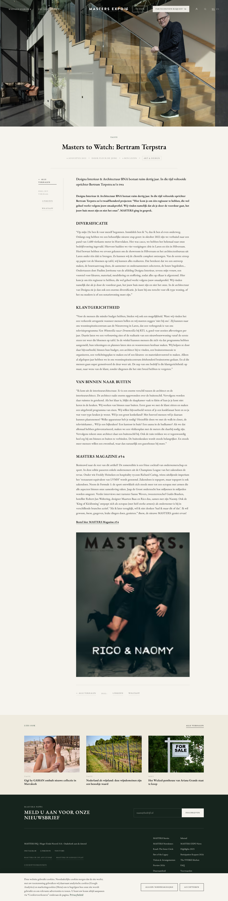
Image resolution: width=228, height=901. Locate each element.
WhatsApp (47, 208)
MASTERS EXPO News (190, 843)
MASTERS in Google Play (70, 857)
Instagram (30, 851)
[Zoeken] (205, 9)
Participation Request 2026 (192, 854)
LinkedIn (47, 201)
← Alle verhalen (44, 180)
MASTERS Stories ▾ (20, 9)
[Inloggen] (197, 9)
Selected (183, 838)
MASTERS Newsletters (163, 843)
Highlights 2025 (187, 849)
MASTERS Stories (161, 838)
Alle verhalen (195, 725)
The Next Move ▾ (48, 9)
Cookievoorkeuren (35, 865)
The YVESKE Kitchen (189, 860)
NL (213, 9)
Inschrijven (193, 813)
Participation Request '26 (171, 9)
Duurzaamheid (159, 870)
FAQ (182, 865)
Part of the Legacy (160, 854)
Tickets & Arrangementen (164, 860)
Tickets (140, 9)
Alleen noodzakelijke (159, 887)
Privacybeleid (76, 895)
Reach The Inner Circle (163, 849)
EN (217, 9)
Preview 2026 (159, 865)
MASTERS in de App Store (38, 857)
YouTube (59, 851)
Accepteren (191, 887)
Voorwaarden (186, 870)
